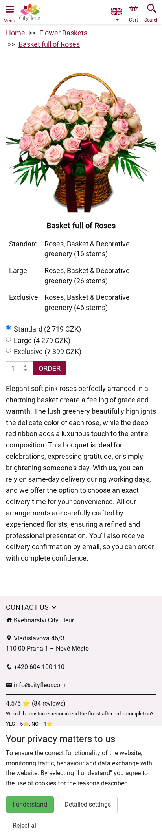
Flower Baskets (63, 33)
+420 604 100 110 (38, 667)
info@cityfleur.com (39, 685)
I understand (30, 804)
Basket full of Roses (49, 44)
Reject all (25, 825)
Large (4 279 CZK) (42, 340)
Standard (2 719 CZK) (47, 329)
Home (15, 33)
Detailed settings (87, 804)
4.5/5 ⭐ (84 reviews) (36, 703)
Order (50, 368)
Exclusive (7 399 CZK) (47, 351)
